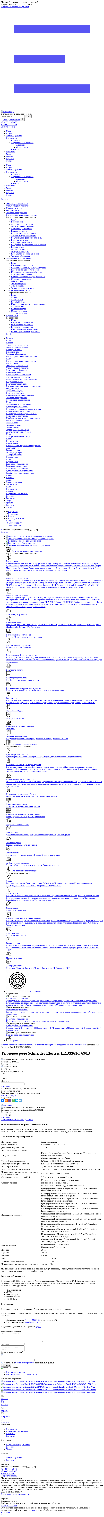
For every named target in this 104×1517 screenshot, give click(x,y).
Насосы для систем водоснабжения (21, 794)
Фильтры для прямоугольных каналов (22, 587)
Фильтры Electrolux (33, 585)
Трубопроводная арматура (17, 863)
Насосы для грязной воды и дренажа (48, 767)
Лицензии (20, 145)
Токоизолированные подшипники (41, 1005)
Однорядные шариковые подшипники (22, 1000)
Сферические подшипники (50, 1012)
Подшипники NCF (44, 1028)
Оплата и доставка (14, 136)
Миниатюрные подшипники (48, 1003)
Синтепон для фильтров (16, 614)
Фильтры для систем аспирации (53, 587)
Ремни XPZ (11, 625)
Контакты (10, 152)
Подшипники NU (76, 1028)
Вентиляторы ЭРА (53, 570)
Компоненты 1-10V (63, 945)
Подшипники (12, 461)
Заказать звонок (8, 127)
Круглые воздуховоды (31, 657)
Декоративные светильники (65, 896)
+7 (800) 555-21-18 (9, 124)
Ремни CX (81, 625)
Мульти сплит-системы (87, 700)
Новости (10, 131)
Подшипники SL (13, 1030)
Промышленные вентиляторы (19, 563)
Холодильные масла (56, 690)
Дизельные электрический (17, 835)
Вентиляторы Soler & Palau (87, 568)
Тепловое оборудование (16, 736)
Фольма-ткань (54, 855)
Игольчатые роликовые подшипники (22, 1021)
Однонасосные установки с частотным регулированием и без (39, 784)
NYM (8, 910)
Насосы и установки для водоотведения (23, 765)
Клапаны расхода (13, 657)
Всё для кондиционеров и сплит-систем (23, 688)
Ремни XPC (43, 625)
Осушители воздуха (14, 710)
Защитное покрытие (70, 600)
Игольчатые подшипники (17, 1019)
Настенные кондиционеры (41, 703)
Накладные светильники (17, 898)
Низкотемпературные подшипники (76, 1003)
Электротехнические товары (18, 436)
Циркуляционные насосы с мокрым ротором (25, 757)
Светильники (12, 893)
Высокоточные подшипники (84, 1000)
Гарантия (10, 158)
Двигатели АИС (63, 968)
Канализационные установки (19, 767)
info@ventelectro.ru (33, 1322)
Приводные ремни (14, 622)
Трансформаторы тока (15, 925)
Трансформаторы (83, 948)
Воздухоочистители (14, 670)
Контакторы (11, 923)
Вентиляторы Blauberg (65, 568)
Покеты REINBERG (64, 602)
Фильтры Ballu (18, 585)
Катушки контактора (76, 920)
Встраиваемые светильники (40, 896)
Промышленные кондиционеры (20, 726)
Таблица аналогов (75, 587)
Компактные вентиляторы (52, 566)
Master (9, 568)
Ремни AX (62, 625)
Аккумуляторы (12, 933)
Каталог (4, 199)
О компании (11, 138)
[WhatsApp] (13, 1100)
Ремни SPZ (35, 627)
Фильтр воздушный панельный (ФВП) (23, 580)
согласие (36, 1510)
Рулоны (37, 855)
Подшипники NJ (60, 1028)
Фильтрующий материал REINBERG (62, 604)
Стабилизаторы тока (58, 948)
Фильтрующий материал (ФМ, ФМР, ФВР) (24, 597)
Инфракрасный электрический (43, 835)
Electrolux (75, 563)
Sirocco (64, 570)
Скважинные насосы (48, 796)
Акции (9, 133)
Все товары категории (15, 1372)
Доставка (29, 1119)
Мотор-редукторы (14, 958)
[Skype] (16, 1100)
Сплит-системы (88, 703)
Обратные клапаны (49, 657)
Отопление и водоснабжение (18, 404)
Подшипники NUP (92, 1028)
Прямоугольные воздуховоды (71, 657)
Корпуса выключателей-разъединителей (34, 923)
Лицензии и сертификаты (22, 142)
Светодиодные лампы (15, 885)
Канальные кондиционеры (17, 700)
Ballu (61, 563)
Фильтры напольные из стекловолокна (60, 597)
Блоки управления (59, 920)
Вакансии (15, 140)
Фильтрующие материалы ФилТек (31, 604)
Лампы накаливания (83, 883)
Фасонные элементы (23, 660)
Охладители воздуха (15, 718)
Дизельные (18, 845)
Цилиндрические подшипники (19, 1026)
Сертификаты (22, 147)
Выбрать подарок (8, 1095)
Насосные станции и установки (20, 779)
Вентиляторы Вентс (35, 570)
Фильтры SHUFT (50, 585)
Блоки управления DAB (16, 817)
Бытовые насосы (13, 796)
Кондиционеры (12, 698)
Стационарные (63, 835)
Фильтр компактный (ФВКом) (51, 583)
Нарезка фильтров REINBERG (42, 602)
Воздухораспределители (16, 678)
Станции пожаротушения (17, 804)
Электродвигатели (14, 966)
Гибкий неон (48, 883)
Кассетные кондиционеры (41, 700)
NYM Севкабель (18, 910)
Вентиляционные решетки (28, 680)
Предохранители (79, 923)
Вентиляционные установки (18, 635)
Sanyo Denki (17, 568)
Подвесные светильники (61, 898)
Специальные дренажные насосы (30, 769)
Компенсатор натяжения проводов (39, 945)
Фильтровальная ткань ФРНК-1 (47, 600)
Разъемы (91, 923)
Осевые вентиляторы (88, 563)
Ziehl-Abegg (46, 563)
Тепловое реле (80, 1045)
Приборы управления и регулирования (23, 814)
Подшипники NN (28, 1028)
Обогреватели (12, 832)
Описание (5, 1119)
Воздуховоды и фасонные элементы (21, 655)
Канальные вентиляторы (90, 566)
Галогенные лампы (34, 883)
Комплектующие (13, 943)
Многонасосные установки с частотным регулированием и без (33, 782)
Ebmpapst (37, 563)
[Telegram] (20, 1100)
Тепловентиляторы (44, 739)
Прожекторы (78, 898)
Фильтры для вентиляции (17, 578)
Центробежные (12, 566)
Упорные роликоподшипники (76, 1012)
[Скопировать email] (22, 119)
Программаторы (41, 948)
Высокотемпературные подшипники (56, 1000)
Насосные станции (69, 782)
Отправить (6, 1365)
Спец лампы (31, 885)
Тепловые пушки (13, 842)
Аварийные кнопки (14, 920)
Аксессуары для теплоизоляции (20, 855)
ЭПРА (8, 950)
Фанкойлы (10, 728)
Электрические (30, 845)
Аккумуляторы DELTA (16, 935)
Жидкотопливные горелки (17, 824)
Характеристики (17, 1119)
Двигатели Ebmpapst (15, 968)
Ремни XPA (22, 625)
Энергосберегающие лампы (49, 885)
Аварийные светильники (17, 896)
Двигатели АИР (48, 968)
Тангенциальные (71, 566)
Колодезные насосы (29, 796)
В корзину (5, 1086)
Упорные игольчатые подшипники (54, 1021)
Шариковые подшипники (17, 998)
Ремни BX (71, 625)
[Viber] (9, 1100)
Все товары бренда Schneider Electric (22, 1374)
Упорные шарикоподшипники (69, 1005)
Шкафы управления (36, 817)
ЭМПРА (95, 948)
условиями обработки (24, 1363)
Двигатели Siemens (32, 968)
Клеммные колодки (94, 920)
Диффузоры (11, 680)
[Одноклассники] (6, 1100)
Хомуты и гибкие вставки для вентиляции (50, 660)
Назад (13, 219)
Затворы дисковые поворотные (28, 865)
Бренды (9, 156)
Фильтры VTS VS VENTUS (87, 585)
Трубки (44, 855)
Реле (97, 923)
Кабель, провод (12, 908)
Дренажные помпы (14, 690)
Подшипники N (13, 1028)
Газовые (9, 845)
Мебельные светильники (88, 896)
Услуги (9, 154)
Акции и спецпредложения (18, 1444)
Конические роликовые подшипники (22, 1012)
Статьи (9, 161)
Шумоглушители (77, 660)
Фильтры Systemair (66, 585)
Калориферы (29, 739)
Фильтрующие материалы (17, 595)
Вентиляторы (12, 561)
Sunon (25, 568)
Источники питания (15, 945)
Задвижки (10, 865)
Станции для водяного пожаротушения (23, 806)
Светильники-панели (24, 900)
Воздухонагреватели (15, 739)
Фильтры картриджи (88, 604)
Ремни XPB (32, 625)
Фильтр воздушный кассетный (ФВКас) (57, 580)
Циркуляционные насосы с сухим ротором (63, 757)
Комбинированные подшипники (20, 1035)
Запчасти (10, 637)
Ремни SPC (25, 627)
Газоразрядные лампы (15, 883)
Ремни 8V (90, 625)
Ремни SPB (15, 627)
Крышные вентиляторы (30, 566)
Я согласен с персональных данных (29, 1363)
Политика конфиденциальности (15, 1494)
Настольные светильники (39, 898)
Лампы (9, 881)
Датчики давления (14, 647)
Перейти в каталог (9, 1505)
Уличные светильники (44, 900)
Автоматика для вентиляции (18, 645)
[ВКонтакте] (2, 1100)
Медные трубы (29, 690)
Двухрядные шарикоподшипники (20, 1003)
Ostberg (55, 563)
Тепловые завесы (60, 739)
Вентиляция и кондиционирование (21, 361)
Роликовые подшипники (17, 1010)
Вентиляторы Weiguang (16, 570)
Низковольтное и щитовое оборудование (23, 918)
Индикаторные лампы (64, 883)
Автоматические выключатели (37, 920)
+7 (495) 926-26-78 (9, 122)
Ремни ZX (52, 625)
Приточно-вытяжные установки (28, 637)
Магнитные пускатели (62, 923)
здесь (38, 1326)
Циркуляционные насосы (17, 754)
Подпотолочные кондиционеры (67, 703)
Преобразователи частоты (22, 948)
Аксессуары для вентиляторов (42, 568)
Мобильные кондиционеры (65, 700)
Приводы (27, 647)
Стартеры (71, 948)
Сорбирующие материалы (85, 602)
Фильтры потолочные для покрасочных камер (26, 607)
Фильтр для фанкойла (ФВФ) (24, 583)
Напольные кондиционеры (17, 703)
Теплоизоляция (12, 853)
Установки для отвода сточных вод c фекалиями (66, 769)
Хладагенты (42, 690)
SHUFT (67, 563)
